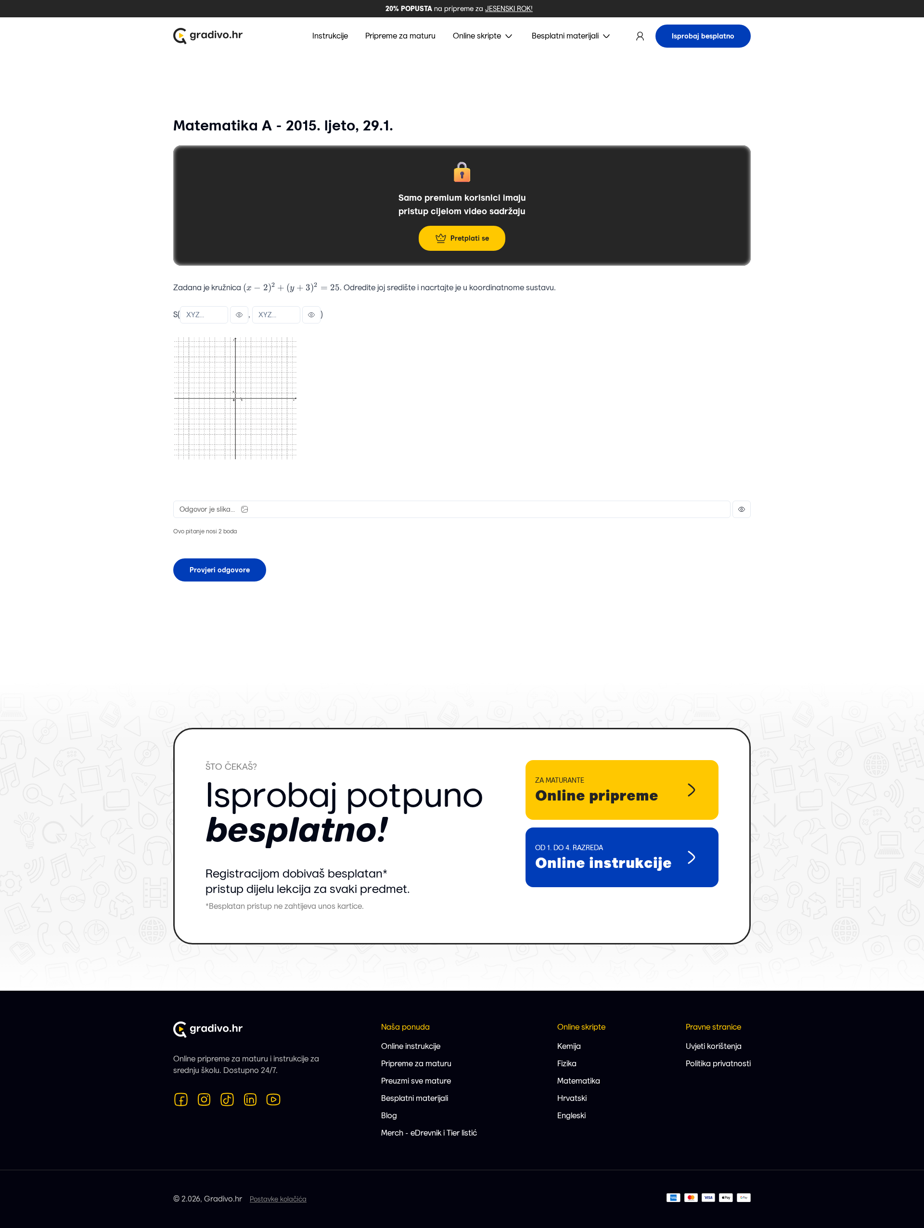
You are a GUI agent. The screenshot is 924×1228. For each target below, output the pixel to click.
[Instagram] (204, 1099)
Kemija (569, 1046)
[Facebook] (181, 1099)
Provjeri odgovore (220, 570)
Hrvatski (572, 1098)
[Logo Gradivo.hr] (208, 36)
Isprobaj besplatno (703, 36)
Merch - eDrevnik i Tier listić (429, 1133)
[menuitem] (483, 36)
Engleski (571, 1116)
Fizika (567, 1064)
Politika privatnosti (718, 1064)
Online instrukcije (410, 1046)
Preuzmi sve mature (416, 1081)
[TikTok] (227, 1099)
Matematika (578, 1081)
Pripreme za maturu (416, 1064)
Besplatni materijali (414, 1098)
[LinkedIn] (250, 1099)
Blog (389, 1116)
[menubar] (462, 36)
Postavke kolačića (278, 1199)
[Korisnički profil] (640, 36)
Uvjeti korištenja (714, 1046)
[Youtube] (273, 1099)
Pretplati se (469, 238)
